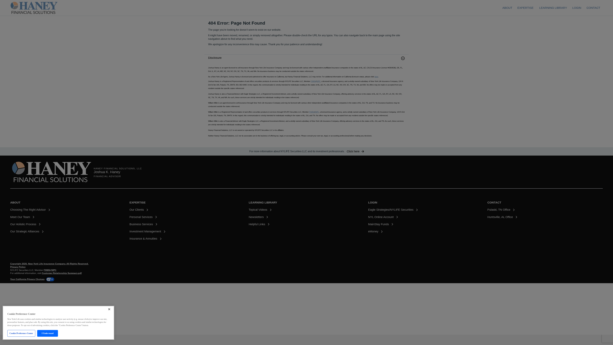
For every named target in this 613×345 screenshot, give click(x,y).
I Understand (48, 333)
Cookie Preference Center (21, 333)
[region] (58, 323)
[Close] (109, 309)
